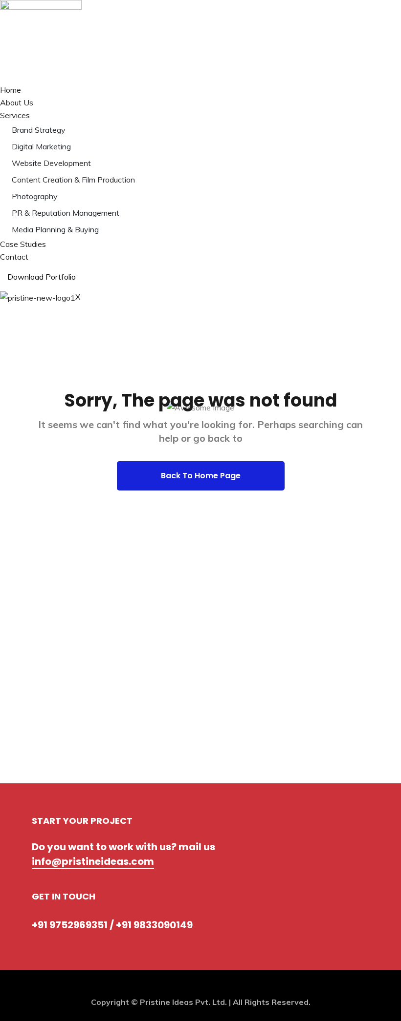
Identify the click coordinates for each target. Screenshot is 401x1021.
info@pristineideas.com (93, 861)
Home (10, 90)
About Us (16, 102)
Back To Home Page (201, 475)
